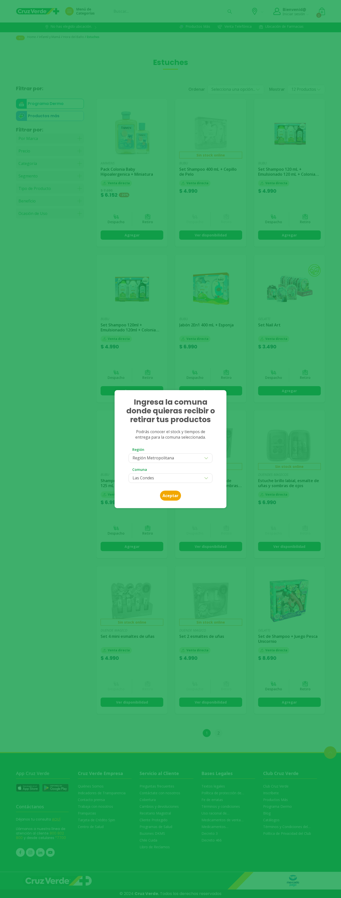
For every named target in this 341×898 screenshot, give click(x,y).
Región (138, 449)
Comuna (139, 469)
